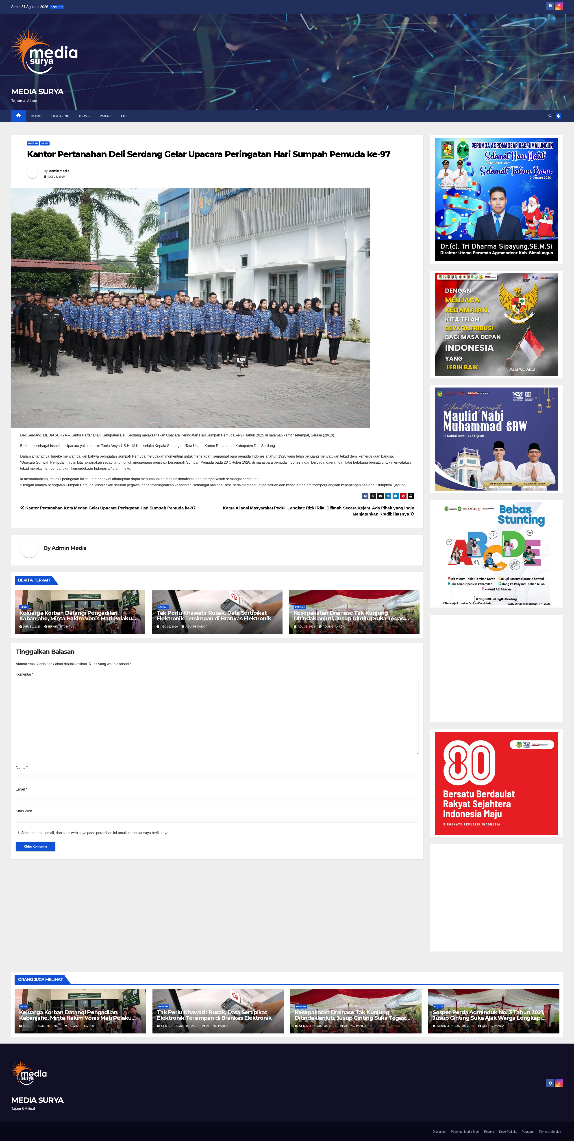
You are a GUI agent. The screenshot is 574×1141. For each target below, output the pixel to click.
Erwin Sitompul (61, 626)
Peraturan (528, 1131)
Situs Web (24, 811)
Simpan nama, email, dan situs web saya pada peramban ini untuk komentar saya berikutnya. (95, 833)
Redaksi (489, 1131)
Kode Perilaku (508, 1131)
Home (36, 116)
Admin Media (59, 171)
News (84, 116)
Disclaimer (439, 1131)
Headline (60, 116)
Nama (22, 767)
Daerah (33, 143)
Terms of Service (550, 1131)
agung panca (196, 626)
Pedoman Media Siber (465, 1131)
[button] (550, 116)
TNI (123, 116)
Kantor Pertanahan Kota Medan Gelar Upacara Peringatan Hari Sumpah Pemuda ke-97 (110, 508)
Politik (438, 1006)
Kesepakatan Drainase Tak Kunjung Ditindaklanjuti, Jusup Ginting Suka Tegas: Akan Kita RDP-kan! (349, 618)
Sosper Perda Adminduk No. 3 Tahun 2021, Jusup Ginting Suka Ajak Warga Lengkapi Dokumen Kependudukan (488, 1018)
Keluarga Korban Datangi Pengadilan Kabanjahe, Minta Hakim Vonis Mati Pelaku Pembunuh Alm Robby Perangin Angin (75, 618)
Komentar (24, 674)
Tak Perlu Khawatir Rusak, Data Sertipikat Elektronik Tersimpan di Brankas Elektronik (214, 616)
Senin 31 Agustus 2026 (42, 1026)
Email (21, 789)
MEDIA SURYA (37, 91)
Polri (105, 116)
